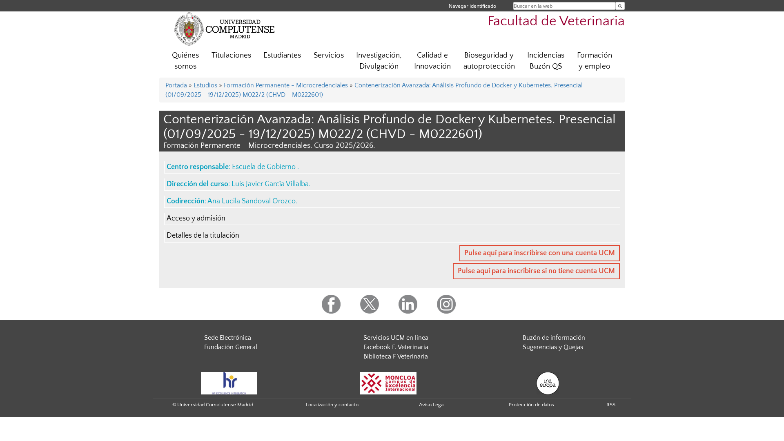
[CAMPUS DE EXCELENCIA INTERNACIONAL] (388, 382)
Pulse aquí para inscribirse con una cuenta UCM (539, 253)
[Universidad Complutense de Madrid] (224, 28)
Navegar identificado (472, 5)
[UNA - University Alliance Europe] (548, 382)
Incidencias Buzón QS (545, 61)
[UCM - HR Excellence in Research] (229, 382)
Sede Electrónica (227, 337)
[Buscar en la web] (620, 6)
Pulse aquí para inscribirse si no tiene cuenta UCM (536, 271)
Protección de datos (531, 405)
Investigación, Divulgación (379, 61)
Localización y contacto (332, 405)
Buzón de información (554, 337)
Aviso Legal (432, 405)
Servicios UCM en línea (395, 337)
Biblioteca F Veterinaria (395, 356)
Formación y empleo (594, 61)
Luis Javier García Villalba (270, 184)
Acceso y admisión (196, 218)
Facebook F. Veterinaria (395, 347)
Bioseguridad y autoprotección (489, 61)
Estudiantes (282, 55)
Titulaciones (231, 55)
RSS (610, 405)
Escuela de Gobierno (264, 167)
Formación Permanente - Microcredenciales (286, 85)
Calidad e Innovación (432, 61)
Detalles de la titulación (203, 236)
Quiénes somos (185, 61)
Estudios (205, 85)
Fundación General (230, 347)
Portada (176, 85)
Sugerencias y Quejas (553, 347)
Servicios (329, 55)
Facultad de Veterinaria (556, 21)
